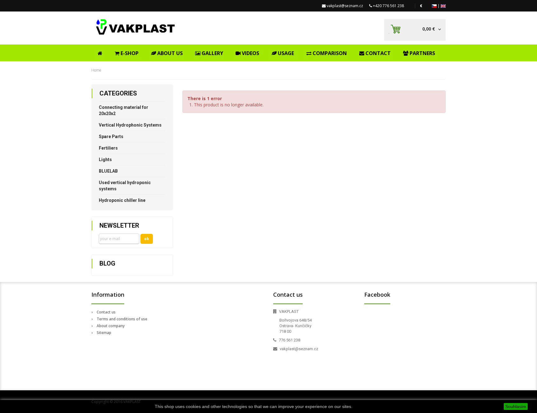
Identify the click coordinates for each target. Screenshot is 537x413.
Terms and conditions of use (122, 319)
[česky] (434, 5)
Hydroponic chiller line (122, 200)
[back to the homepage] (135, 27)
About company (111, 325)
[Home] (99, 52)
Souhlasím (515, 406)
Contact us (106, 312)
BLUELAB (108, 171)
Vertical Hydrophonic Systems (130, 125)
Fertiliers (108, 148)
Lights (105, 159)
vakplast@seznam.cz (345, 5)
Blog (107, 263)
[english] (443, 5)
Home (96, 70)
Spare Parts (111, 136)
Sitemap (104, 332)
